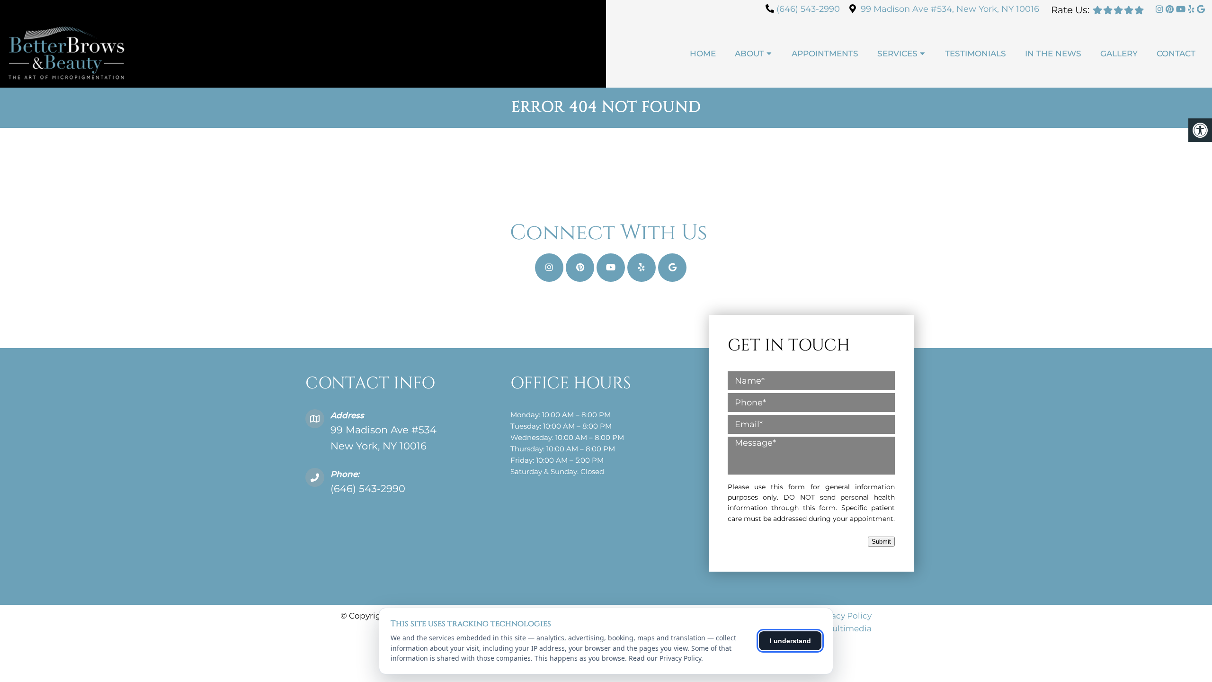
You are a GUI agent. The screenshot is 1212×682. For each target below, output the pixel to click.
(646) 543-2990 (808, 9)
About (749, 53)
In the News (1053, 53)
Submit (881, 541)
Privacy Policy (844, 615)
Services (897, 53)
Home (703, 53)
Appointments (825, 53)
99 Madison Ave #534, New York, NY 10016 (950, 9)
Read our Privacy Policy (665, 658)
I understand (790, 641)
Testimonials (975, 53)
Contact (1176, 53)
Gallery (1119, 53)
